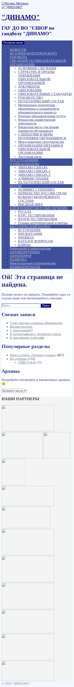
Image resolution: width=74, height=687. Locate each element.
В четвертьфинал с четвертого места (35, 334)
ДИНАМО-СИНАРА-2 (34, 171)
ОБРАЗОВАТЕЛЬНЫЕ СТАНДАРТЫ (45, 94)
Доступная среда (30, 156)
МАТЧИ (16, 186)
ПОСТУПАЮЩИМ (24, 160)
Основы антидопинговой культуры (43, 223)
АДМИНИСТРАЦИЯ (33, 178)
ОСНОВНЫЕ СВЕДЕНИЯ (37, 68)
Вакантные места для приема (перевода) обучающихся (38, 128)
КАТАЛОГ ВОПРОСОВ (35, 241)
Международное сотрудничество (41, 142)
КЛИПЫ (24, 245)
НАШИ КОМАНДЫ (24, 164)
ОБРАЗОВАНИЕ (30, 90)
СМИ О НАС (27, 362)
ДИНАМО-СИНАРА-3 (34, 175)
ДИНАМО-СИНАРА (33, 167)
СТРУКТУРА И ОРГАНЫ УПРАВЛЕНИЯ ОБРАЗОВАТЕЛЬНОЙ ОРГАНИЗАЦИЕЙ (36, 77)
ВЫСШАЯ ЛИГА (30, 204)
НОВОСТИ (18, 50)
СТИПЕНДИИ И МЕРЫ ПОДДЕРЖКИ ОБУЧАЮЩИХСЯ (42, 136)
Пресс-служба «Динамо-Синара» (33, 355)
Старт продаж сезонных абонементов (36, 323)
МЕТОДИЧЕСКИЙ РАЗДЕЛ (30, 226)
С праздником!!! (21, 330)
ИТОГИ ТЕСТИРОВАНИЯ (37, 219)
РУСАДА (24, 211)
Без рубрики (18, 358)
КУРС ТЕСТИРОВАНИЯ (36, 215)
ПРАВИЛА (26, 237)
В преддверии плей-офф (27, 337)
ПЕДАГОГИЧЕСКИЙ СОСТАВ (41, 101)
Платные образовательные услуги (42, 116)
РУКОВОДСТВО (30, 97)
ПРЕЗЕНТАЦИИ (30, 234)
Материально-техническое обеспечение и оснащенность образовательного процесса (38, 108)
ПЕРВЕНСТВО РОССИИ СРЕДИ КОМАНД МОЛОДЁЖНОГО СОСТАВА (42, 197)
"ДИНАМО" (21, 17)
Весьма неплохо (21, 326)
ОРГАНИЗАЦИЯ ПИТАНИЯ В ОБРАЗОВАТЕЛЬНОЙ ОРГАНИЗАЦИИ (40, 149)
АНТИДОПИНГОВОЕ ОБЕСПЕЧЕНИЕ (39, 208)
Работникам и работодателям (30, 248)
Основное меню (13, 42)
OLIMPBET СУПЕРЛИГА (36, 189)
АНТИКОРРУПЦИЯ (25, 252)
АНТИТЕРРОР (20, 256)
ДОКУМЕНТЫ (29, 86)
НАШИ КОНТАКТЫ (25, 267)
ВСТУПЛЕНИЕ (29, 230)
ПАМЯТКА (18, 259)
